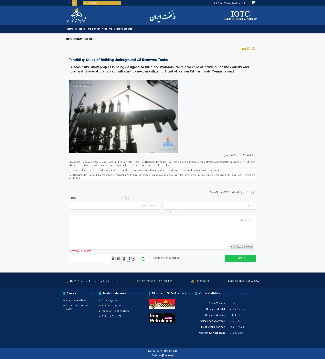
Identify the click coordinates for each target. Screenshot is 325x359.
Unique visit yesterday (212, 321)
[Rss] (254, 3)
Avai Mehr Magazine (112, 305)
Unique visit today (215, 315)
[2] (122, 198)
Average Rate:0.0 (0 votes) (224, 192)
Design (155, 355)
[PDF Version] (249, 49)
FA (69, 3)
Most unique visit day (213, 327)
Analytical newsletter (76, 300)
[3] (125, 198)
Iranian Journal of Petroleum (115, 311)
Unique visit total (215, 309)
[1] (119, 198)
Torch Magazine (109, 300)
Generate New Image (143, 259)
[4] (129, 198)
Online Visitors (217, 303)
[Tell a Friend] (244, 49)
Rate (73, 198)
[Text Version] (253, 49)
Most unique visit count (212, 333)
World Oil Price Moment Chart (77, 307)
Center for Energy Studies (114, 316)
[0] (240, 192)
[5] (132, 198)
